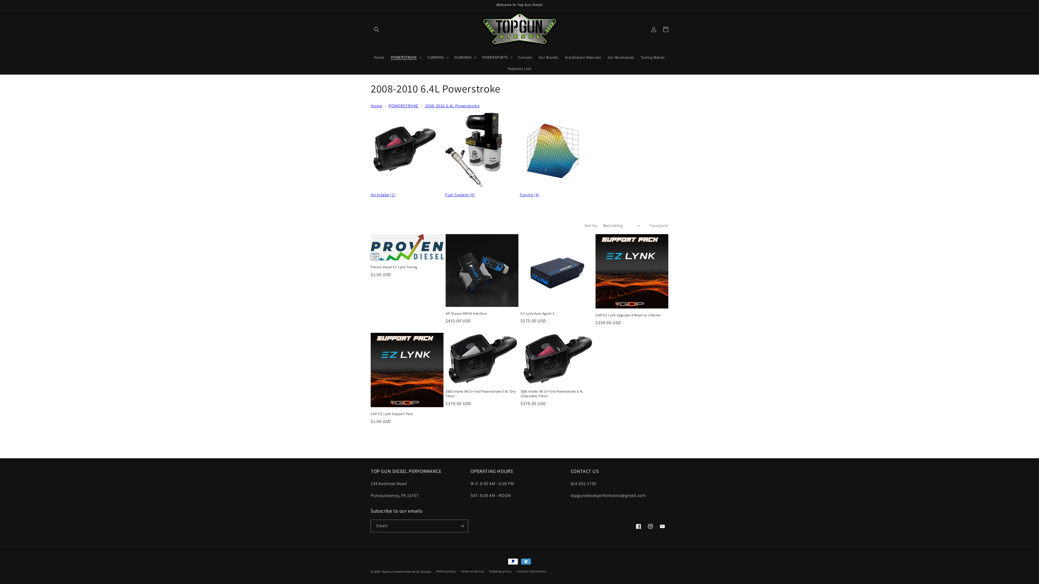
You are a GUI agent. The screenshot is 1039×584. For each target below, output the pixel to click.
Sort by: (590, 225)
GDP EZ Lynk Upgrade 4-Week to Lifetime (628, 315)
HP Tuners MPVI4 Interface (466, 313)
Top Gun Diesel (392, 571)
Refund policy (446, 571)
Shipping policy (500, 571)
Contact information (531, 571)
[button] (377, 29)
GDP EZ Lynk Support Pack (392, 414)
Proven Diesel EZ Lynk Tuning (394, 267)
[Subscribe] (462, 526)
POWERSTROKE (404, 106)
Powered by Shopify (417, 571)
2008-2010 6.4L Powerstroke (452, 106)
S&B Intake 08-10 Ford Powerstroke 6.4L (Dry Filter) (481, 393)
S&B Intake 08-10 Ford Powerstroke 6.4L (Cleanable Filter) (552, 393)
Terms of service (472, 571)
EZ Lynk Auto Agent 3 (537, 313)
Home (376, 106)
